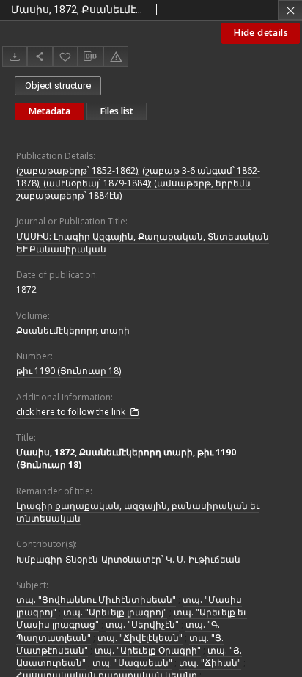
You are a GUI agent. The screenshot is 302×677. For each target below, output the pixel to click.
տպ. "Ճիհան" (210, 662)
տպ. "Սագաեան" (132, 662)
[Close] (290, 10)
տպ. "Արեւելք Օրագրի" (148, 650)
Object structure (58, 85)
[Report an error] (115, 56)
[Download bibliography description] (90, 56)
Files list (116, 111)
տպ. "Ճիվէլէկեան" (140, 638)
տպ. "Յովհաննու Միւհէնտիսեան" (96, 599)
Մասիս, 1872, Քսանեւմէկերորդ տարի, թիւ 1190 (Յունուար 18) (126, 458)
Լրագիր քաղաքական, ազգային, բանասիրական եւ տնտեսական (137, 511)
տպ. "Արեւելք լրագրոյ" (115, 612)
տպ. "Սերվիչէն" (142, 624)
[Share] (39, 56)
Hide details (260, 32)
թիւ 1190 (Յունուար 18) (68, 371)
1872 (26, 289)
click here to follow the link (72, 412)
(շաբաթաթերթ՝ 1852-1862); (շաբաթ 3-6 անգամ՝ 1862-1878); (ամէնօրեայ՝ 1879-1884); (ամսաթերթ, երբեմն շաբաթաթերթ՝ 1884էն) (138, 183)
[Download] (14, 56)
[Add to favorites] (65, 56)
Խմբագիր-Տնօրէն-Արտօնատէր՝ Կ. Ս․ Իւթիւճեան (128, 559)
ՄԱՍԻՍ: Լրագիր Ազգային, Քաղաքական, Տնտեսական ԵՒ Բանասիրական (142, 242)
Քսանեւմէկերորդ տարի (73, 330)
